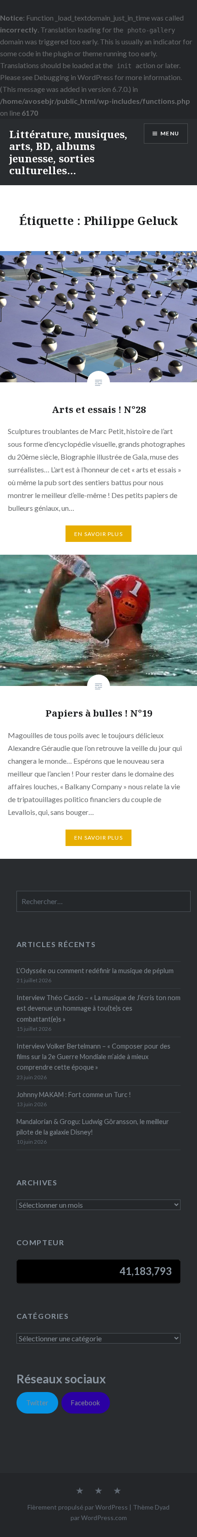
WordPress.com (104, 1517)
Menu (169, 133)
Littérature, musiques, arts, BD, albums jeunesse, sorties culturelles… (68, 152)
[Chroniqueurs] (98, 1491)
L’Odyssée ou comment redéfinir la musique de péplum (95, 971)
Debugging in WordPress (73, 77)
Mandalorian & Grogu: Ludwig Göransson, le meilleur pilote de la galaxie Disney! (92, 1127)
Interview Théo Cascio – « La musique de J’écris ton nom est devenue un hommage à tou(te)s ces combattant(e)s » (98, 1008)
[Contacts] (79, 1491)
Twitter (37, 1403)
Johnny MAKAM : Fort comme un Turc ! (73, 1094)
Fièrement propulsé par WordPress (77, 1507)
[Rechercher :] (103, 901)
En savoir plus (98, 533)
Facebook (85, 1403)
